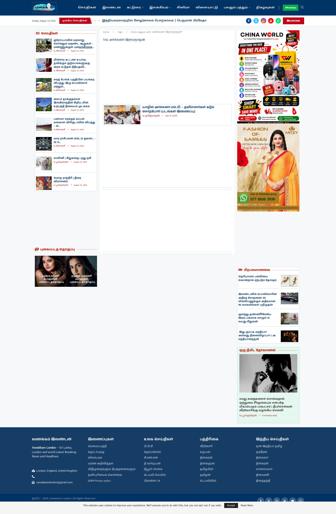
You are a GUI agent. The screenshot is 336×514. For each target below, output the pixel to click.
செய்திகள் (87, 8)
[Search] (302, 8)
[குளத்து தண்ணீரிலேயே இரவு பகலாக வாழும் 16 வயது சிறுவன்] (289, 318)
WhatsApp (290, 7)
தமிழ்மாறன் (152, 115)
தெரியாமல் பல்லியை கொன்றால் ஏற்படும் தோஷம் (257, 278)
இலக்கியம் (158, 8)
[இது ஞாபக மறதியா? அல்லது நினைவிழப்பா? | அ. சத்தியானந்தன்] (289, 336)
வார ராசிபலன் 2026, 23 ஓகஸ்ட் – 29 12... (75, 140)
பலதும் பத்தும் (236, 8)
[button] (95, 21)
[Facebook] (248, 20)
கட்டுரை (134, 8)
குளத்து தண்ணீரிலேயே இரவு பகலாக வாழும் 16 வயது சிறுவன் (254, 318)
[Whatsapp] (278, 20)
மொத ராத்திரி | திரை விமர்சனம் (67, 179)
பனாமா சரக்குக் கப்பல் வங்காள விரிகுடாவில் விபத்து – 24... (74, 122)
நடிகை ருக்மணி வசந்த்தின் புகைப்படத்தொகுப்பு (82, 279)
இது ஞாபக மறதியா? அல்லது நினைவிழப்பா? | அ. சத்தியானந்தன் (257, 335)
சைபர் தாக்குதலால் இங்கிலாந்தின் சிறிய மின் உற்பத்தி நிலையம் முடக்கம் (72, 102)
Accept (231, 505)
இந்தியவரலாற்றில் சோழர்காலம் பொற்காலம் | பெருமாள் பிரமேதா (154, 20)
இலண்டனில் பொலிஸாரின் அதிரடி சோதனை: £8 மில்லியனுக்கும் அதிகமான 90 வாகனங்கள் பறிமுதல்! (257, 299)
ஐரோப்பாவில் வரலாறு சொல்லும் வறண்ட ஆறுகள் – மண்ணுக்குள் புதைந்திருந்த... (74, 43)
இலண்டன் (111, 8)
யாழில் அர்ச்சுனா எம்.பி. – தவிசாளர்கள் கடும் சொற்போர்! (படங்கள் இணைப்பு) (178, 109)
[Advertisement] (66, 219)
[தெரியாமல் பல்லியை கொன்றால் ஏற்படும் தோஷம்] (289, 281)
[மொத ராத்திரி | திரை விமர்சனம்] (44, 183)
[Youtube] (271, 20)
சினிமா (183, 8)
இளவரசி (60, 50)
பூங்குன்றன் (62, 162)
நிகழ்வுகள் (265, 8)
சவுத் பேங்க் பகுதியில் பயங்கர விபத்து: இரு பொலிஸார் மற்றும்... (74, 83)
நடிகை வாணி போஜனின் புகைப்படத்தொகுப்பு (51, 279)
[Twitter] (256, 20)
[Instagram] (263, 20)
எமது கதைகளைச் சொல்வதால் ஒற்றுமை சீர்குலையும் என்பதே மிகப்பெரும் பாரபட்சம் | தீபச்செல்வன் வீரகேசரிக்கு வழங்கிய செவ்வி (265, 404)
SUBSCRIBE (294, 21)
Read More (247, 505)
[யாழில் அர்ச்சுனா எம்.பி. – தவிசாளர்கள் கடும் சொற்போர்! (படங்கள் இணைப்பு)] (122, 114)
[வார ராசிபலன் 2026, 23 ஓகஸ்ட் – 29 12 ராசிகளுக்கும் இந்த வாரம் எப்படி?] (44, 144)
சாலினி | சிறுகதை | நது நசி (72, 158)
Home (106, 32)
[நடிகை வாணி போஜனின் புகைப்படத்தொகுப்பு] (50, 271)
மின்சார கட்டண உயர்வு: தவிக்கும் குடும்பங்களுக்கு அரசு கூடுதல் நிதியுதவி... (72, 63)
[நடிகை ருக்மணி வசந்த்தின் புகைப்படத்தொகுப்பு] (81, 271)
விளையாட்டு (207, 8)
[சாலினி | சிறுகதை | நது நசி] (44, 163)
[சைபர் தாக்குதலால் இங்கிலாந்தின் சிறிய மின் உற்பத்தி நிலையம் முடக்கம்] (44, 104)
